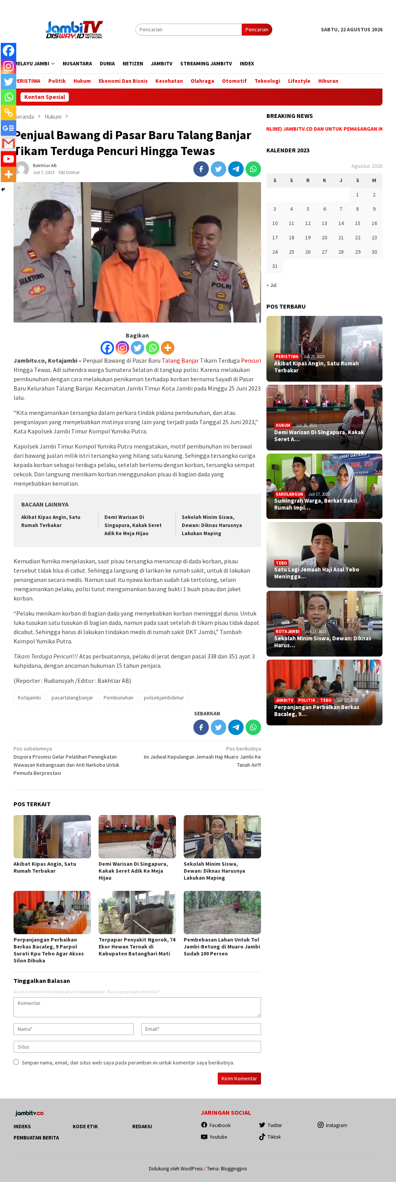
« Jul (271, 284)
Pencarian (257, 29)
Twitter (275, 1125)
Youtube (218, 1137)
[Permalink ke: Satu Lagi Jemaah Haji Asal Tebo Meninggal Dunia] (324, 555)
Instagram (336, 1125)
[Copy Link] (8, 112)
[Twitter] (137, 348)
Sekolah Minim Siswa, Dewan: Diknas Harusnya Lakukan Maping (212, 525)
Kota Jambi (288, 631)
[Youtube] (8, 159)
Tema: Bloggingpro (227, 1168)
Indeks (22, 1126)
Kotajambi (29, 697)
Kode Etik (85, 1126)
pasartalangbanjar (72, 697)
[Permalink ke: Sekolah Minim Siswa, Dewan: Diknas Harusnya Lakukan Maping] (222, 836)
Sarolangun (289, 494)
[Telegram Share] (236, 169)
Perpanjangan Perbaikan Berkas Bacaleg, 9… (316, 711)
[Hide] (3, 189)
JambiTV (284, 700)
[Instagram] (122, 348)
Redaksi (142, 1126)
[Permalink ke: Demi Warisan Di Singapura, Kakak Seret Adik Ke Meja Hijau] (137, 836)
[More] (167, 348)
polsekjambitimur (164, 697)
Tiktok (274, 1137)
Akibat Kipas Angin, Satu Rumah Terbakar (45, 867)
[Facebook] (107, 348)
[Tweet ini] (218, 169)
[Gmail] (8, 143)
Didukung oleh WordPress (176, 1168)
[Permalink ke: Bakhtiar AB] (21, 168)
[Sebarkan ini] (201, 169)
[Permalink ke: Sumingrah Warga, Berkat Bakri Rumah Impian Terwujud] (324, 486)
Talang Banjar (180, 360)
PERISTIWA (287, 356)
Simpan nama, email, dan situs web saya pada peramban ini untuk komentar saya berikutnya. (128, 1062)
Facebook (220, 1125)
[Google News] (8, 128)
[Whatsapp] (152, 348)
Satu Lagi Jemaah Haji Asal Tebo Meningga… (316, 573)
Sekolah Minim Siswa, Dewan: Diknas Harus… (322, 642)
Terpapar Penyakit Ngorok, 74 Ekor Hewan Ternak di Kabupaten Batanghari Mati (137, 946)
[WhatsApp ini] (253, 169)
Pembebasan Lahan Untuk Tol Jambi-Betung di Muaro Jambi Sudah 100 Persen (222, 946)
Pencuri (251, 360)
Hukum (283, 425)
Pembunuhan (118, 697)
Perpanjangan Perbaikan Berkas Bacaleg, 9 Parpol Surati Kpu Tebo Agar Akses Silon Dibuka (49, 950)
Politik (306, 700)
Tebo (281, 563)
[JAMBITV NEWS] (74, 29)
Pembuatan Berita (36, 1137)
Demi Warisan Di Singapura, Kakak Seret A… (319, 436)
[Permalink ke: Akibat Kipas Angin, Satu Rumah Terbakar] (52, 836)
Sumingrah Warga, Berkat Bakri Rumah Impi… (315, 504)
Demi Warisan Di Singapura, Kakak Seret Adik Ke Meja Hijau (133, 525)
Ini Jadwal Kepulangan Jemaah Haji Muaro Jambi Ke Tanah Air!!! (202, 756)
